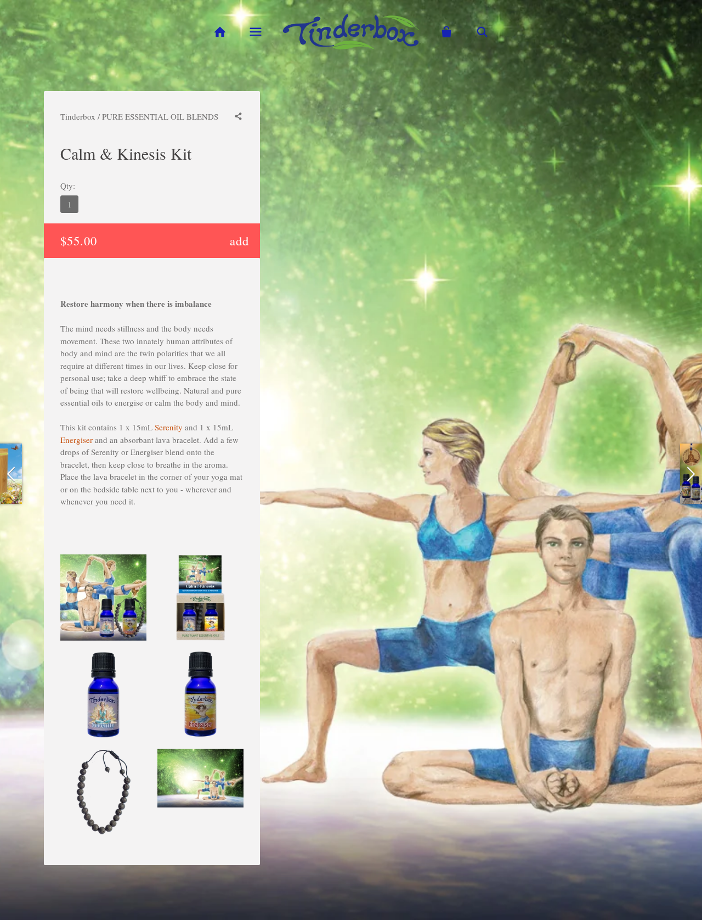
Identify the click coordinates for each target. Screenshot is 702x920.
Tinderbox (77, 116)
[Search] (482, 32)
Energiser (76, 439)
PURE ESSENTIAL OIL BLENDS (160, 116)
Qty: (67, 185)
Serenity (169, 427)
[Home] (219, 32)
